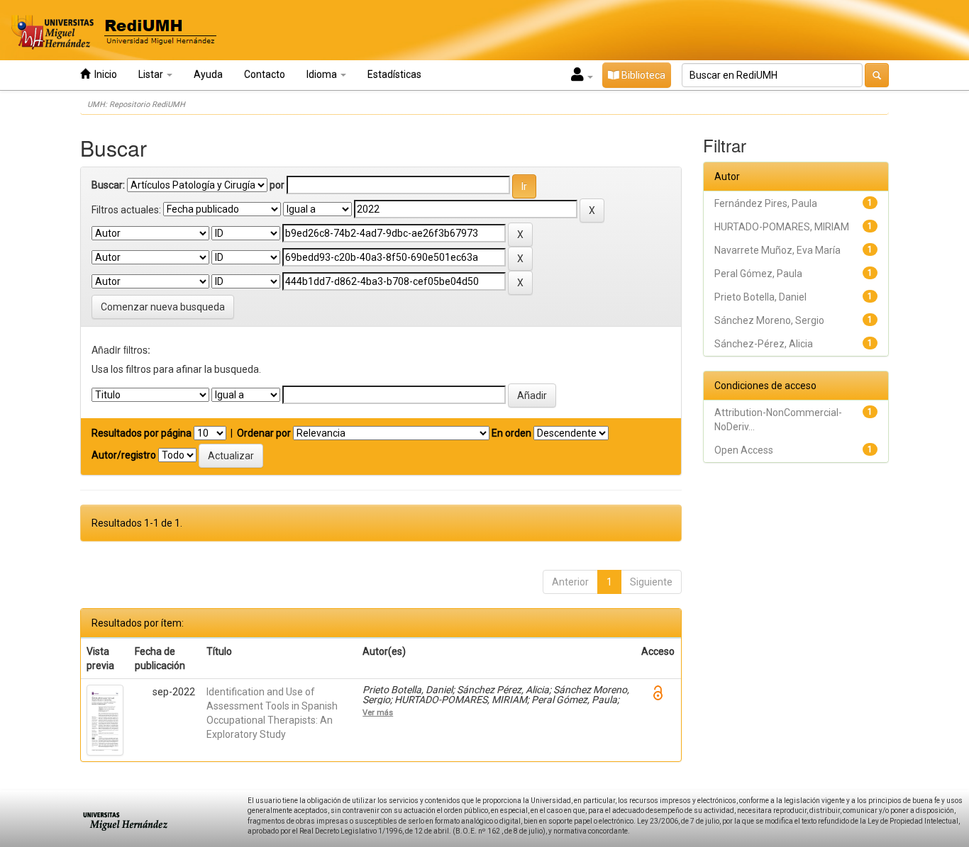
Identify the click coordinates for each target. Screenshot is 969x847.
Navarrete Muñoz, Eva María (777, 250)
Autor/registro (124, 455)
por (277, 185)
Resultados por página (142, 433)
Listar (151, 74)
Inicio (103, 74)
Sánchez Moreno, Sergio (769, 320)
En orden (511, 433)
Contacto (264, 74)
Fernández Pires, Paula (765, 203)
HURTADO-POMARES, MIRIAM (781, 226)
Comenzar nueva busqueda (163, 307)
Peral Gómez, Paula (758, 273)
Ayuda (208, 74)
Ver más (377, 712)
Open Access (743, 450)
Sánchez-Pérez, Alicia (763, 343)
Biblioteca (642, 75)
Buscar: (108, 185)
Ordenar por (264, 433)
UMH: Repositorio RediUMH (136, 104)
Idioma (322, 74)
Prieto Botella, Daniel (760, 297)
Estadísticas (394, 74)
